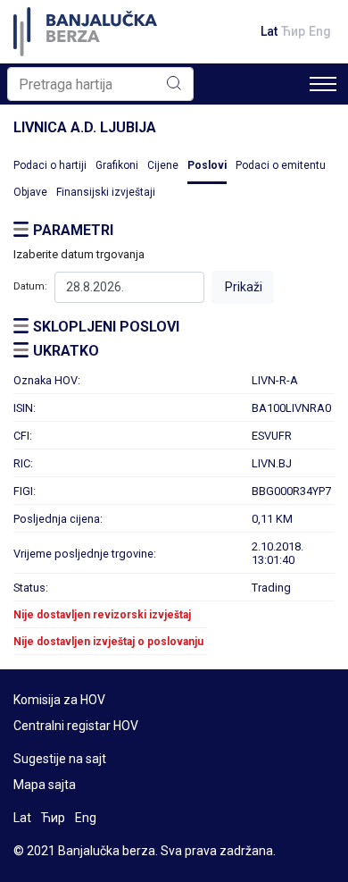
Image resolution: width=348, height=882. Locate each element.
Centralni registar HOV (75, 725)
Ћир (293, 31)
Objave (30, 192)
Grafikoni (116, 165)
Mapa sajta (44, 784)
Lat (269, 31)
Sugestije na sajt (59, 759)
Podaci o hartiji (50, 165)
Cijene (162, 165)
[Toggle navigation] (323, 84)
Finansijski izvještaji (105, 192)
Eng (320, 31)
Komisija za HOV (59, 700)
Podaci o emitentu (281, 165)
